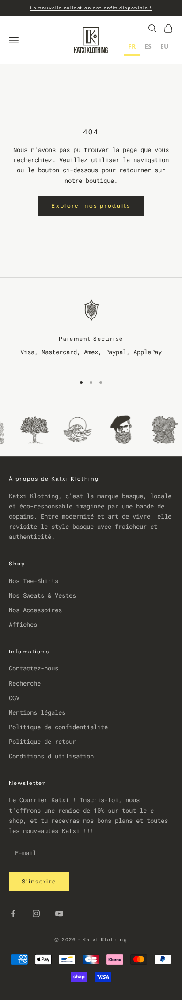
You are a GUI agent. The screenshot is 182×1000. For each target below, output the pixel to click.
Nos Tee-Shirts (33, 580)
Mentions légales (37, 712)
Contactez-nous (33, 668)
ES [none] (148, 46)
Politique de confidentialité (58, 727)
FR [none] (132, 46)
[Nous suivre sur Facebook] (13, 913)
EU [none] (164, 46)
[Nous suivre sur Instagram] (36, 913)
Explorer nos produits (90, 205)
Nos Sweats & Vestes (42, 595)
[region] (91, 331)
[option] (148, 47)
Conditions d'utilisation (51, 756)
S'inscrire (39, 881)
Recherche (25, 683)
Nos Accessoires (35, 610)
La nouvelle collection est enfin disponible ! (91, 8)
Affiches (23, 624)
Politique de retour (42, 741)
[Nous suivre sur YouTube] (59, 913)
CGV (14, 697)
